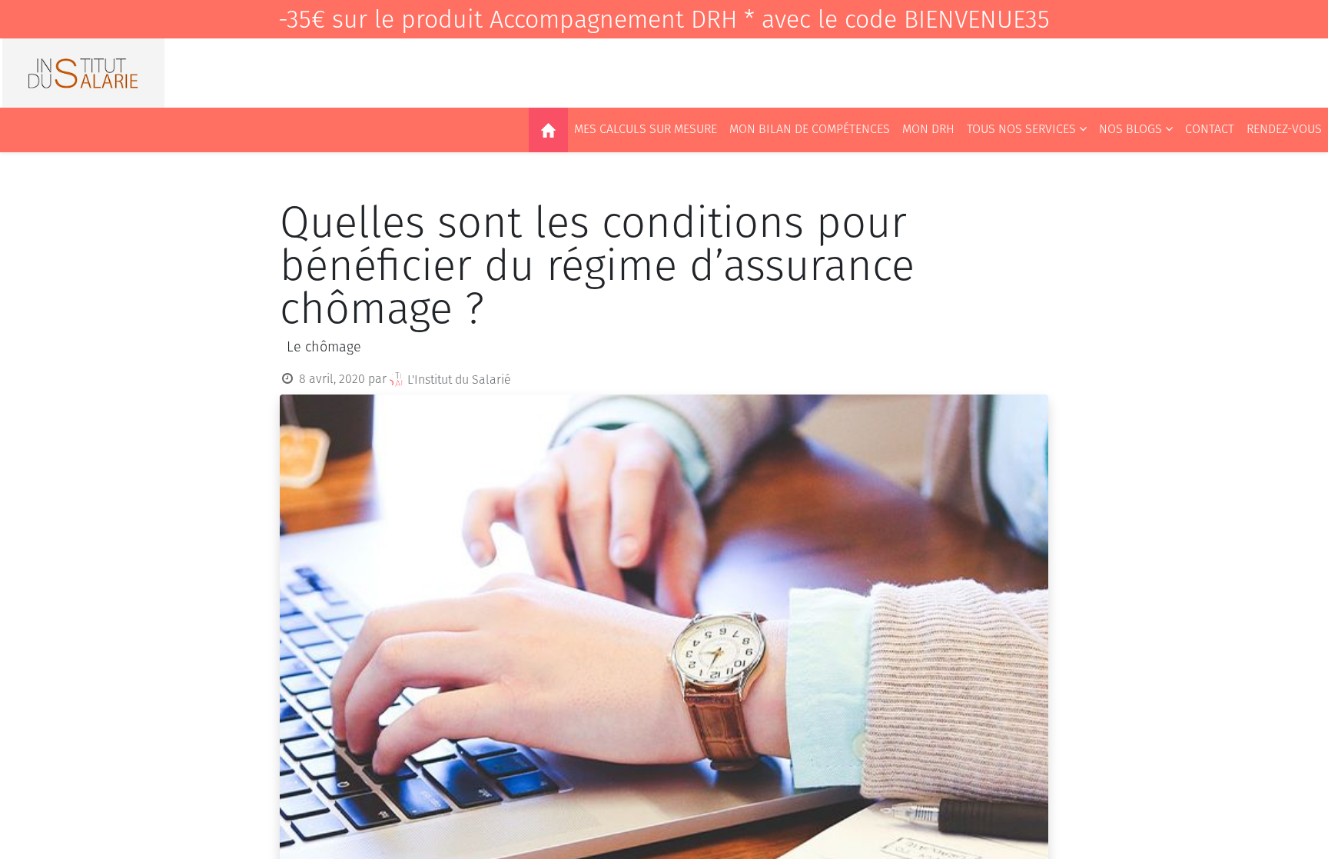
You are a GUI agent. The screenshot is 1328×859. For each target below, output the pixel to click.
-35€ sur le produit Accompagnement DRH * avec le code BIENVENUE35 (664, 19)
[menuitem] (548, 130)
